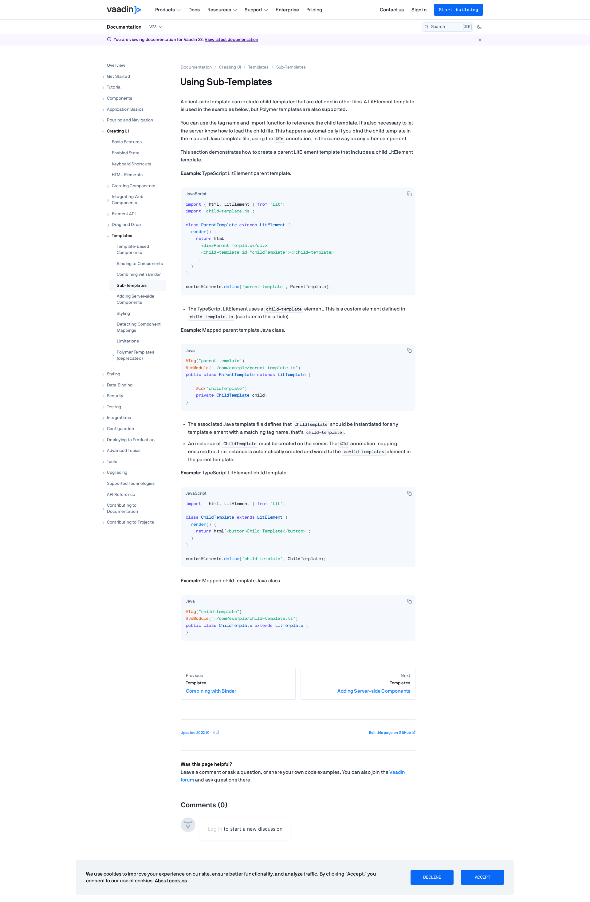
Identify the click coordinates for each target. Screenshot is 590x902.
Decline (432, 877)
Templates (122, 236)
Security (115, 396)
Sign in (419, 9)
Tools (112, 462)
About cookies (171, 880)
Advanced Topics (123, 451)
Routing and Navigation (130, 120)
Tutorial (114, 87)
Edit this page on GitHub (390, 732)
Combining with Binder (139, 274)
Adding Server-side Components (135, 299)
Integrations (119, 418)
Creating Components (133, 186)
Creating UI (118, 131)
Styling (123, 313)
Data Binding (119, 385)
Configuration (120, 429)
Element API (124, 214)
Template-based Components (133, 249)
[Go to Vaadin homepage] (124, 10)
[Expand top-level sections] (158, 59)
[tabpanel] (298, 248)
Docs (194, 9)
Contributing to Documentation (122, 508)
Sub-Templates (132, 285)
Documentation (124, 27)
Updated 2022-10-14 (198, 732)
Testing (114, 407)
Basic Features (127, 142)
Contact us (392, 9)
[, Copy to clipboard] (409, 193)
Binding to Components (140, 264)
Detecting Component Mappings (139, 327)
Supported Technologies (131, 483)
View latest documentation (231, 40)
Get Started (118, 76)
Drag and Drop (126, 225)
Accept (482, 877)
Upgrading (117, 473)
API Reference (121, 495)
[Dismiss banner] (480, 40)
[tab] (196, 194)
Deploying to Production (131, 440)
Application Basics (125, 109)
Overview (116, 65)
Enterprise (287, 9)
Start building (458, 10)
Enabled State (126, 153)
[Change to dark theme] (479, 27)
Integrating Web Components (127, 200)
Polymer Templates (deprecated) (135, 355)
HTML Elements (127, 175)
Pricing (314, 9)
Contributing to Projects (130, 522)
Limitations (128, 341)
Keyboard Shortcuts (131, 164)
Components (119, 98)
